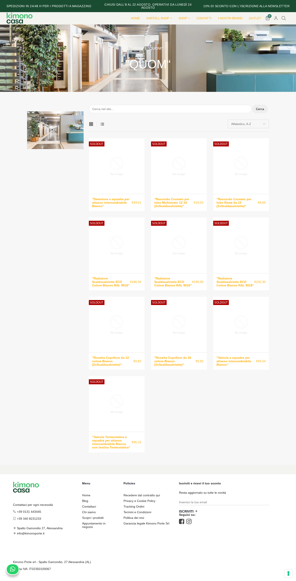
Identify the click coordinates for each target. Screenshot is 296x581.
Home (138, 48)
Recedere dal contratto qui (142, 495)
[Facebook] (182, 521)
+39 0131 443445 (29, 511)
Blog (85, 501)
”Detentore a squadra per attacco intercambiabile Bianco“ (110, 202)
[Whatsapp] (12, 569)
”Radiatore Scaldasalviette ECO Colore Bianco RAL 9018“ (235, 282)
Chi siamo (89, 512)
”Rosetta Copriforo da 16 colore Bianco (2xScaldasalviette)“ (172, 361)
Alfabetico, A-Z (241, 124)
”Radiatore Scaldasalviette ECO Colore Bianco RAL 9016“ (111, 282)
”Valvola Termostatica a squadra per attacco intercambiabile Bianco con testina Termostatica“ (111, 442)
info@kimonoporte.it (30, 533)
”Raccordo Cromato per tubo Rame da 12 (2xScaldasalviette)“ (233, 202)
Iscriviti (186, 511)
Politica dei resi (134, 517)
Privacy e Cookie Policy (139, 501)
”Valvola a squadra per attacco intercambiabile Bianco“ (233, 361)
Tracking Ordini (134, 506)
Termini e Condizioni (137, 512)
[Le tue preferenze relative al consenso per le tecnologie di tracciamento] (288, 573)
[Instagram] (190, 521)
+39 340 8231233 (29, 518)
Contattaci (89, 506)
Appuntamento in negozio (94, 525)
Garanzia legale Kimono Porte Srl (146, 523)
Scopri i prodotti (93, 517)
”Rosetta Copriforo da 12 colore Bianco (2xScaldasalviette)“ (110, 361)
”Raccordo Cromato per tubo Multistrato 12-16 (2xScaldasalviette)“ (171, 202)
